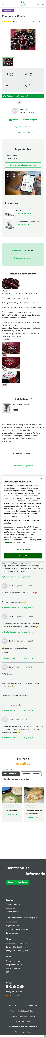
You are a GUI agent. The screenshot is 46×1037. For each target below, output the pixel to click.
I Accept (23, 556)
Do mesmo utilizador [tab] (31, 774)
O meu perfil (22, 918)
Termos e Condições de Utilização (23, 1011)
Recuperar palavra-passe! (17, 929)
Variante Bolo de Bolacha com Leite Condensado (34, 812)
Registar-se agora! (13, 925)
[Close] (41, 478)
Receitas (9, 900)
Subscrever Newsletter (17, 882)
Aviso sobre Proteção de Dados (23, 1016)
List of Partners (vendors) (14, 543)
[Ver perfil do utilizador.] (15, 111)
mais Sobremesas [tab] (10, 774)
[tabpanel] (23, 816)
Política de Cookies (23, 1021)
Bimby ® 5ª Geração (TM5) (17, 951)
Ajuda (17, 1032)
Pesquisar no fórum (14, 965)
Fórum (8, 939)
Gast (25, 110)
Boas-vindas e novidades (16, 943)
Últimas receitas (12, 911)
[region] (23, 518)
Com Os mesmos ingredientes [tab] (16, 779)
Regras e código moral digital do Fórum (23, 1027)
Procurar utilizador (14, 968)
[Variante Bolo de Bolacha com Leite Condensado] (34, 795)
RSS (7, 972)
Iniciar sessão (11, 922)
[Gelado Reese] (12, 795)
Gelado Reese (10, 810)
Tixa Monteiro (13, 814)
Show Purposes (23, 549)
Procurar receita (13, 904)
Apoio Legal (26, 1032)
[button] (2, 3)
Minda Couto (34, 817)
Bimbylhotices (12, 933)
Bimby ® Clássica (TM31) (16, 947)
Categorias (10, 908)
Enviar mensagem (30, 1006)
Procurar (9, 957)
